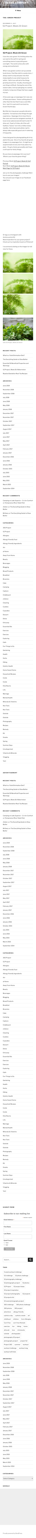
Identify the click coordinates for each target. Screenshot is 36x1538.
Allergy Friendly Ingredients (12, 543)
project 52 (23, 1341)
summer (17, 1344)
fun (13, 1326)
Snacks (5, 737)
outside (6, 1334)
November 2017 (8, 417)
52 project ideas (19, 1286)
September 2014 (8, 488)
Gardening (6, 650)
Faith (4, 642)
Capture (5, 591)
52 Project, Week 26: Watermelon (14, 370)
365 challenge (9, 1305)
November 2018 (8, 390)
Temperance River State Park (15, 503)
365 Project (7, 528)
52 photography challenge (13, 1279)
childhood (7, 1319)
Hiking (5, 662)
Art (4, 547)
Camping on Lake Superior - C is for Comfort (18, 500)
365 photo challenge (23, 1305)
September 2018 (8, 393)
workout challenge (10, 1348)
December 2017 (8, 413)
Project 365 (8, 1344)
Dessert (5, 615)
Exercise (6, 630)
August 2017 (7, 429)
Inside (5, 678)
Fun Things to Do (8, 646)
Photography (7, 721)
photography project (11, 1341)
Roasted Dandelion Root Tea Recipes (15, 373)
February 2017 (8, 449)
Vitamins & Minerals (10, 753)
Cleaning (6, 603)
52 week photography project (14, 1301)
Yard (4, 761)
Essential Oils (7, 626)
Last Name (7, 1233)
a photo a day (8, 1315)
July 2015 (6, 472)
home (26, 1326)
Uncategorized (8, 749)
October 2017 (7, 421)
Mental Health (7, 698)
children (5, 599)
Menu (19, 10)
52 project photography (12, 1294)
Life (4, 690)
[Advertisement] (18, 1507)
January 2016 (7, 465)
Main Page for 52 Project (11, 168)
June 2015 (6, 476)
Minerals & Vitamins (10, 702)
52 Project (6, 531)
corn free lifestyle (19, 1323)
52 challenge (8, 1275)
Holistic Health (8, 666)
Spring (5, 741)
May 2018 (6, 405)
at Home (6, 551)
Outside (5, 713)
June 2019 (6, 386)
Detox (5, 619)
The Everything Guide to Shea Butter (15, 359)
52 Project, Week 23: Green (15, 26)
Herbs (5, 658)
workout (26, 1344)
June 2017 (6, 437)
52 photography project (12, 1283)
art (29, 1315)
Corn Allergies (26, 1319)
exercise (7, 1326)
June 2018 (6, 401)
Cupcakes (6, 611)
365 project (18, 1308)
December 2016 (8, 457)
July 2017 (6, 433)
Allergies (6, 535)
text (7, 1245)
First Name (7, 1226)
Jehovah (7, 1330)
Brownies (6, 579)
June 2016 (6, 461)
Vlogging (6, 757)
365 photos (8, 1308)
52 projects (26, 1294)
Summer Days (7, 745)
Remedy (5, 729)
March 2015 (7, 484)
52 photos (25, 1283)
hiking (19, 1326)
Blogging (6, 567)
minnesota (21, 1330)
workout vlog (23, 1348)
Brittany (5, 513)
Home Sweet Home (9, 670)
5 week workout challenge (13, 1272)
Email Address (9, 1220)
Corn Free (7, 1323)
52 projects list (9, 1297)
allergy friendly (18, 1312)
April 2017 (6, 445)
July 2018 (6, 397)
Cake (4, 583)
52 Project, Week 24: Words (20, 166)
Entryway (6, 622)
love (13, 1330)
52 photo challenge (21, 1275)
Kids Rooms (7, 686)
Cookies (5, 607)
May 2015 (6, 480)
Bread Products (8, 571)
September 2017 (8, 425)
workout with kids (10, 1352)
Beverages (6, 563)
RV (4, 733)
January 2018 (7, 409)
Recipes (5, 725)
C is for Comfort (16, 2)
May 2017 (6, 441)
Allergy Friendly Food (10, 539)
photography (16, 1334)
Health (5, 654)
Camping (6, 587)
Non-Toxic (6, 706)
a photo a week (20, 1315)
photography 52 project (12, 1337)
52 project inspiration (11, 1290)
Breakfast (6, 575)
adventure (7, 1312)
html (7, 1243)
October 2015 (7, 469)
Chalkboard (7, 595)
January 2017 (7, 453)
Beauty (5, 559)
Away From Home (9, 555)
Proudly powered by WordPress (12, 1533)
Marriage (6, 694)
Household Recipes (9, 674)
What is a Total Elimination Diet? (14, 355)
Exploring (6, 638)
